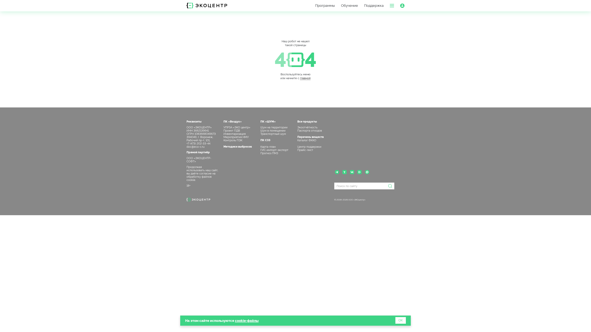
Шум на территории (273, 127)
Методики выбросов (237, 146)
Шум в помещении (272, 130)
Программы (325, 5)
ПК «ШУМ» (268, 121)
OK (400, 320)
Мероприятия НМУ (236, 137)
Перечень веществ (310, 137)
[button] (392, 5)
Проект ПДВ (231, 130)
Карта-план (268, 146)
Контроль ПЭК (232, 140)
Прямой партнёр (198, 152)
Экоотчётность (307, 127)
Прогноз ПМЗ (269, 153)
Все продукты (307, 121)
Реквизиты (194, 121)
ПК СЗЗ (265, 140)
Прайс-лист (305, 150)
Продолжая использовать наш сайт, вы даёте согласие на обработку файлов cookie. (202, 173)
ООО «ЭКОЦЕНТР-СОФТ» (199, 159)
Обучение (349, 5)
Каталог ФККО (306, 140)
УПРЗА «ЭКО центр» (236, 127)
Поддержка (374, 5)
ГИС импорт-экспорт (274, 150)
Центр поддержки (309, 146)
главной (305, 78)
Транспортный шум (273, 133)
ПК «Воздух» (232, 121)
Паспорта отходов (309, 130)
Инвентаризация (234, 133)
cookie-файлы (247, 320)
